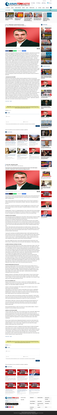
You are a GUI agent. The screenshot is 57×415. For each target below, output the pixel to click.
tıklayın (29, 342)
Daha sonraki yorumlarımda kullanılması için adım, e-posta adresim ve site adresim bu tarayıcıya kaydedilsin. (20, 358)
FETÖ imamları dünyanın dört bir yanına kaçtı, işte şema (46, 127)
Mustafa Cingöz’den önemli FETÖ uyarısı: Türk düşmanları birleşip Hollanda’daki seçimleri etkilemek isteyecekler (46, 77)
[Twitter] (7, 407)
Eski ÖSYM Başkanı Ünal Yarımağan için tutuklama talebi (46, 147)
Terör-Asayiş (11, 48)
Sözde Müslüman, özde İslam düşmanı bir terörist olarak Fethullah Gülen (38, 19)
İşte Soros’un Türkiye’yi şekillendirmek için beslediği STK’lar (18, 19)
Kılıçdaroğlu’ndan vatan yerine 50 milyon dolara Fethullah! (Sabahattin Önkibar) (46, 158)
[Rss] (13, 407)
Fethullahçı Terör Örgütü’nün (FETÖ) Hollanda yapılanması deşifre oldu (46, 19)
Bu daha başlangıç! (44, 217)
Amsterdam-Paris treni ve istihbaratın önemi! (45, 168)
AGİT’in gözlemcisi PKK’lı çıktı (46, 177)
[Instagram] (8, 407)
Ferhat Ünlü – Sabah (8, 101)
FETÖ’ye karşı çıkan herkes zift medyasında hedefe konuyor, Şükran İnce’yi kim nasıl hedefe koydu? (10, 142)
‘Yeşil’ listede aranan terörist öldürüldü (45, 198)
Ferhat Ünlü (9, 110)
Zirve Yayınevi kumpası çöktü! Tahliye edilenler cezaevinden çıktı (46, 188)
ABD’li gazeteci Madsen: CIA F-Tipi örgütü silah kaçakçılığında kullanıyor (10, 155)
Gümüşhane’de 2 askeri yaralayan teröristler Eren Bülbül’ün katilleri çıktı (22, 155)
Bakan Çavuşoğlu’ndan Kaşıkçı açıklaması (46, 137)
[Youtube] (10, 407)
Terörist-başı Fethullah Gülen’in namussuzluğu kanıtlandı (9, 19)
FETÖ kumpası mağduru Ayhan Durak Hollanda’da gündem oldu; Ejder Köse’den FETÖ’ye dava (28, 19)
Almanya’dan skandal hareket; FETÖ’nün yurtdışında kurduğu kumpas (34, 390)
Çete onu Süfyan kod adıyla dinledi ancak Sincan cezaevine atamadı (46, 107)
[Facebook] (6, 407)
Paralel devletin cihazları (45, 87)
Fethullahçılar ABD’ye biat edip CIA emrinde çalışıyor (46, 97)
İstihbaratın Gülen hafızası (45, 117)
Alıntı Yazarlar (8, 48)
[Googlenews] (11, 407)
